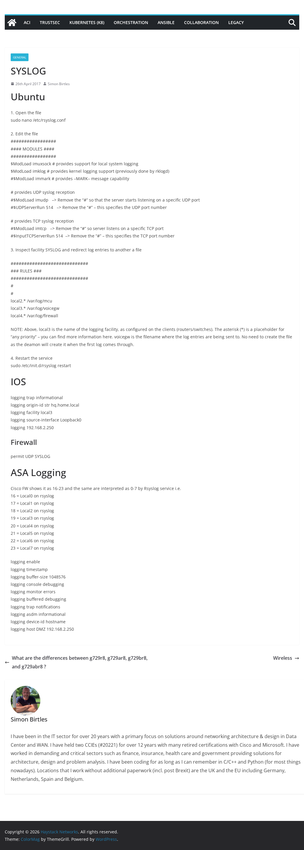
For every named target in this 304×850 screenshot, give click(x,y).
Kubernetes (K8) (86, 22)
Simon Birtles (59, 83)
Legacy (236, 22)
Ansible (166, 22)
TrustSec (50, 22)
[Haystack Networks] (12, 22)
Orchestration (131, 22)
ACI (27, 22)
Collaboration (201, 22)
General (19, 57)
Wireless (282, 658)
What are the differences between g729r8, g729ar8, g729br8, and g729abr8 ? (80, 662)
